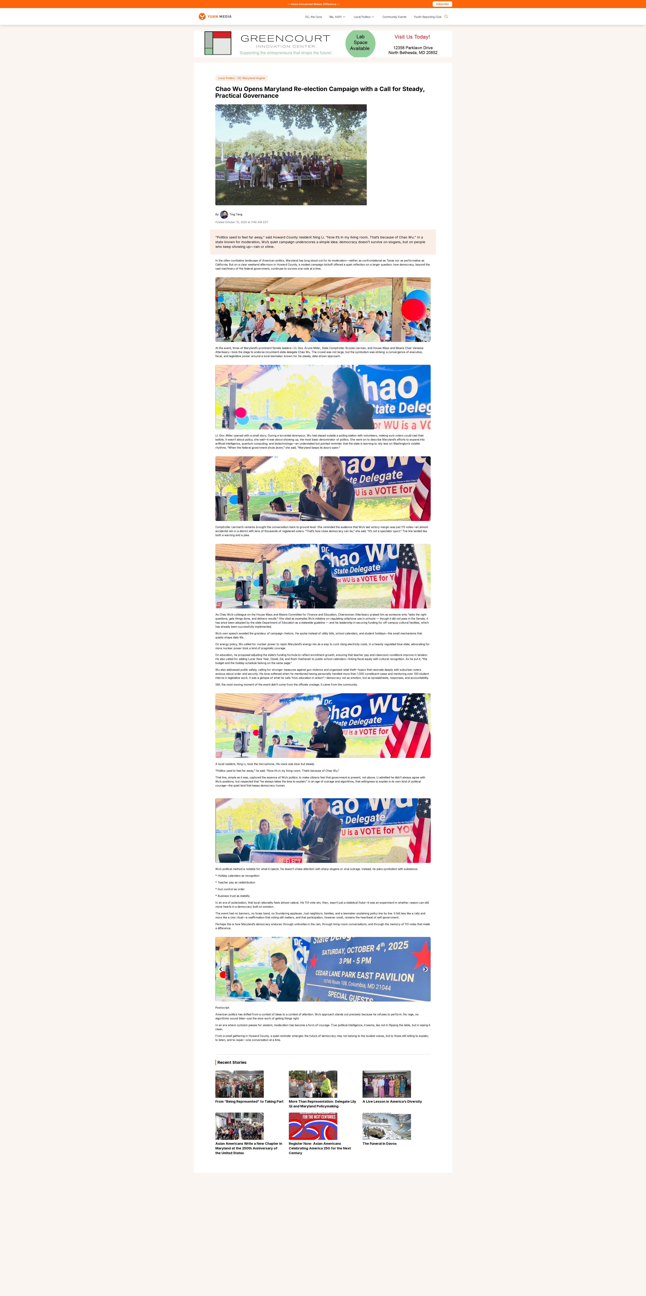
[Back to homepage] (214, 16)
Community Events (394, 17)
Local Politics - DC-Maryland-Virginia (241, 78)
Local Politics (362, 17)
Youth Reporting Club (427, 17)
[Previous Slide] (220, 969)
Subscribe (442, 4)
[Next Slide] (425, 969)
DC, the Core (313, 17)
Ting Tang (235, 214)
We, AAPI (335, 17)
